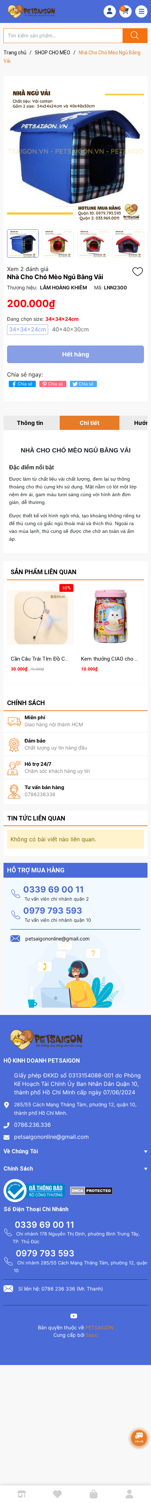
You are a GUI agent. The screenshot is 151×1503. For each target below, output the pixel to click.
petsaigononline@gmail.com (51, 1136)
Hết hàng (75, 354)
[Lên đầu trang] (139, 1473)
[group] (75, 152)
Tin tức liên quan (36, 818)
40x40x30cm (70, 329)
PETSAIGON (99, 1327)
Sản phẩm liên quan (44, 572)
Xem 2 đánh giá (27, 268)
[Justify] (134, 36)
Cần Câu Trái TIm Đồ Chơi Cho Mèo (52, 659)
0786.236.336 (32, 1124)
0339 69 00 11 (53, 889)
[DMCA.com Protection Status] (91, 1190)
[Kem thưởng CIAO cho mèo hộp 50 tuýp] (111, 617)
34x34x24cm (27, 329)
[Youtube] (73, 1316)
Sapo (92, 1335)
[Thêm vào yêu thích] (139, 272)
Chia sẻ (25, 383)
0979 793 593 (52, 911)
